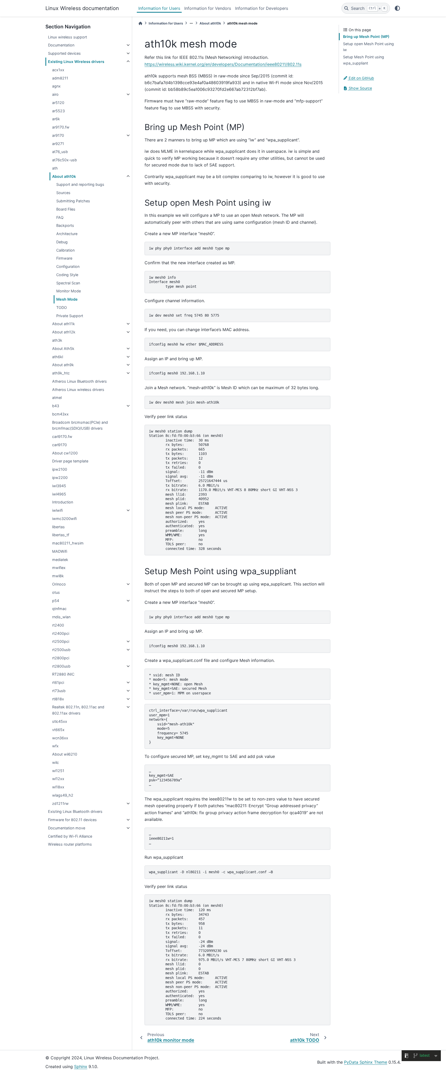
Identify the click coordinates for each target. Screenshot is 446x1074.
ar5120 (58, 102)
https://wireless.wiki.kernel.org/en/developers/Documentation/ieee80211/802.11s (223, 64)
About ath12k (63, 332)
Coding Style (67, 274)
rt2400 (58, 625)
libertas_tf (60, 535)
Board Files (65, 209)
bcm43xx (60, 414)
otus (56, 592)
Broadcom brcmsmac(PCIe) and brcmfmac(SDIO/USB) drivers (80, 425)
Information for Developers (261, 8)
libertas (58, 527)
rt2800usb (61, 666)
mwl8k (58, 576)
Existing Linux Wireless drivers (76, 61)
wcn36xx (60, 738)
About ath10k (64, 176)
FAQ (59, 217)
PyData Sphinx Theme (365, 1062)
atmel (57, 397)
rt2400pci (60, 633)
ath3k (57, 340)
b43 (55, 406)
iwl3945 (59, 486)
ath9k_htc (61, 373)
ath (55, 168)
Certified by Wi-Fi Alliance (70, 836)
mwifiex (59, 567)
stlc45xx (59, 721)
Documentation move (66, 828)
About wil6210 (64, 754)
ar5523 (58, 111)
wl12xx (58, 778)
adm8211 (60, 78)
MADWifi (59, 551)
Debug (62, 242)
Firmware (64, 258)
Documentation (61, 45)
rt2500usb (61, 649)
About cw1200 (65, 453)
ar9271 (58, 143)
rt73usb (59, 690)
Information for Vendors (207, 8)
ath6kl (57, 357)
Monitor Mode (68, 291)
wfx (55, 746)
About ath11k (63, 324)
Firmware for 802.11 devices (72, 819)
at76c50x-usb (64, 160)
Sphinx (80, 1066)
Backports (65, 225)
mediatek (60, 559)
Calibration (65, 250)
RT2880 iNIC (63, 674)
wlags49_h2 (62, 795)
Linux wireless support (67, 37)
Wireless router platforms (70, 844)
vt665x (58, 729)
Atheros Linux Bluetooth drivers (79, 381)
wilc (55, 762)
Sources (63, 192)
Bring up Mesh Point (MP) (366, 36)
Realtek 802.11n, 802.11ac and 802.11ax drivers (78, 710)
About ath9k (63, 365)
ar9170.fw (60, 127)
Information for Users (159, 8)
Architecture (66, 233)
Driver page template (70, 461)
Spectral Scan (68, 283)
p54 (55, 600)
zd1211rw (60, 803)
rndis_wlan (61, 617)
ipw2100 (59, 469)
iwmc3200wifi (64, 518)
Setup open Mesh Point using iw (368, 47)
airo (55, 94)
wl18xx (58, 787)
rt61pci (58, 682)
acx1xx (58, 70)
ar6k (56, 119)
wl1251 (58, 770)
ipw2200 (60, 477)
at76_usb (60, 151)
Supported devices (64, 53)
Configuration (67, 266)
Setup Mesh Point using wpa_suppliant (363, 60)
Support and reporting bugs (80, 184)
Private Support (69, 316)
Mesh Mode (67, 299)
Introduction (62, 502)
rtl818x (58, 699)
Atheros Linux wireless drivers (78, 389)
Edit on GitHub (361, 78)
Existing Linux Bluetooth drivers (75, 811)
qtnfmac (59, 608)
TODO (61, 307)
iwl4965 (59, 494)
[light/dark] (397, 8)
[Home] (140, 23)
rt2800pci (60, 658)
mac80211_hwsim (68, 543)
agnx (56, 86)
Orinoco (59, 584)
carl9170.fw (62, 436)
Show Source (360, 88)
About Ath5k (63, 348)
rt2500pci (60, 641)
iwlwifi (57, 510)
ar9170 (58, 135)
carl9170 (59, 445)
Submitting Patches (73, 201)
